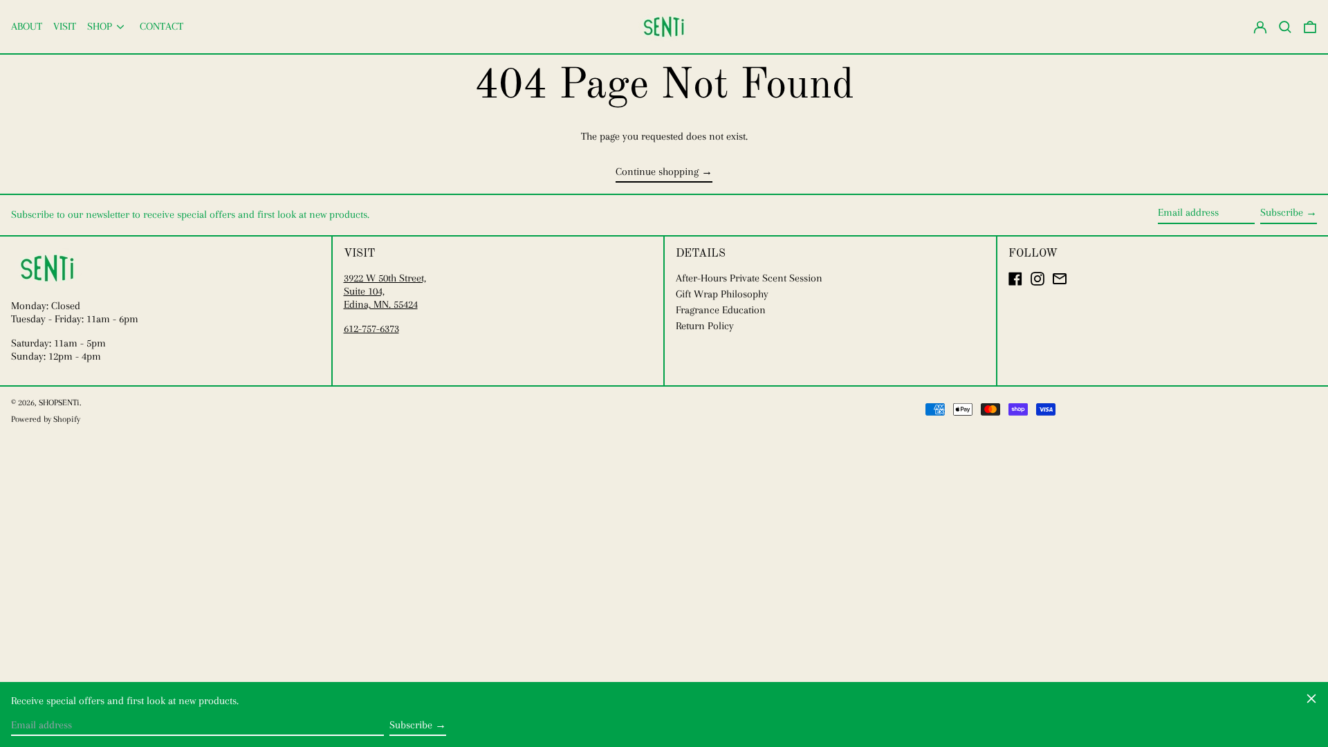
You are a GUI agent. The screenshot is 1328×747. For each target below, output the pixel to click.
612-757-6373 (371, 328)
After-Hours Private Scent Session (749, 278)
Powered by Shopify (45, 419)
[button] (1310, 27)
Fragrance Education (721, 310)
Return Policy (705, 326)
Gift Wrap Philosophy (722, 294)
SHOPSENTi (59, 402)
